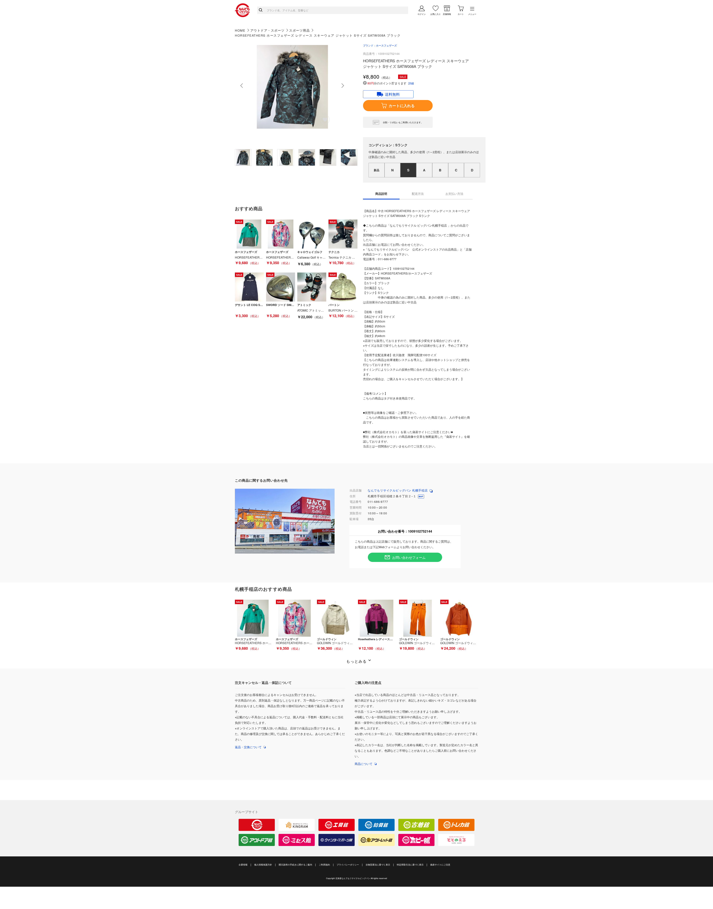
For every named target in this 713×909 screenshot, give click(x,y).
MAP (421, 496)
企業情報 (243, 864)
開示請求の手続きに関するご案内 (295, 864)
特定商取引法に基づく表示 (410, 864)
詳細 (411, 83)
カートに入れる (402, 105)
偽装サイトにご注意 (440, 864)
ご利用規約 (324, 864)
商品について (363, 764)
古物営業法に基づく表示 (378, 864)
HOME (240, 30)
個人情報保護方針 (263, 864)
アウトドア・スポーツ (267, 30)
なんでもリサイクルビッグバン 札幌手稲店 (398, 490)
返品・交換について (248, 747)
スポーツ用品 (299, 30)
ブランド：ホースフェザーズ (380, 45)
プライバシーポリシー (348, 864)
